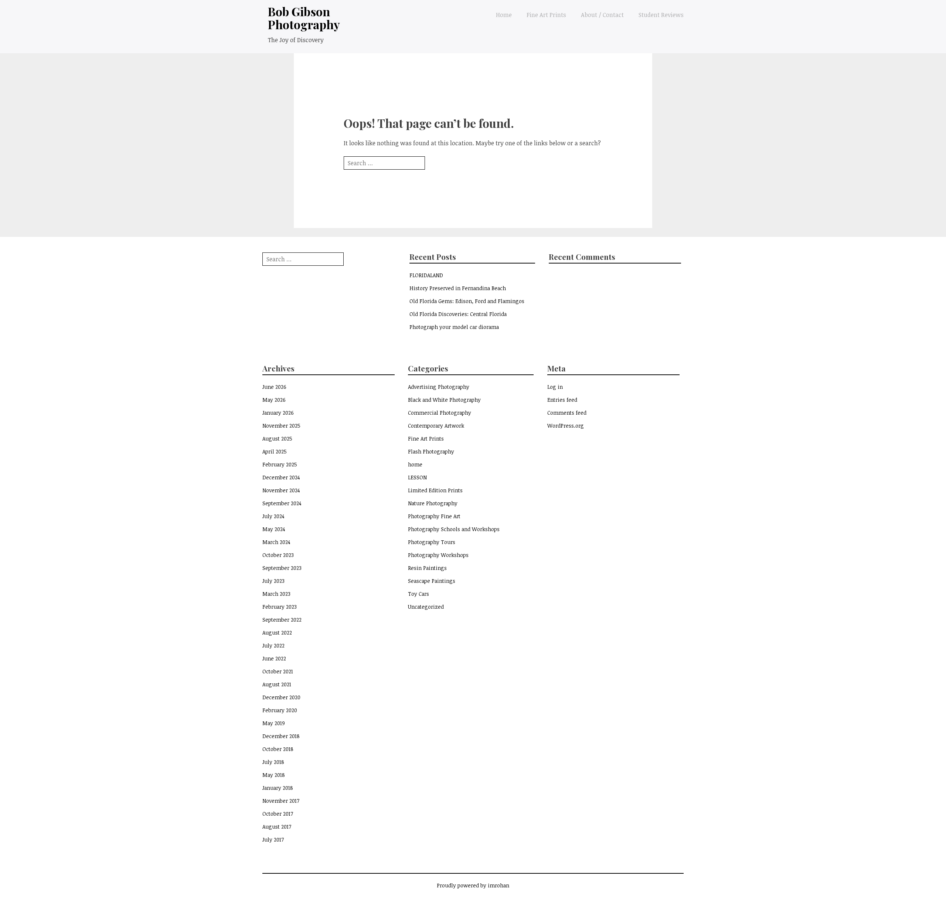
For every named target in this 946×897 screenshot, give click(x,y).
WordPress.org (565, 425)
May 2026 (274, 399)
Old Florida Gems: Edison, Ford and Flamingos (466, 301)
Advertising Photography (438, 386)
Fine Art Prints (546, 15)
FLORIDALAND (426, 275)
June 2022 (274, 658)
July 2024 (273, 516)
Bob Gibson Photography (304, 17)
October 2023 (278, 554)
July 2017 (273, 839)
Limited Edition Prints (435, 490)
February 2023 (279, 606)
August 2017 (276, 826)
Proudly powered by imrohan (473, 885)
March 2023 (276, 593)
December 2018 (281, 736)
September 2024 (282, 503)
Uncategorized (426, 606)
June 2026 (274, 386)
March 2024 (276, 542)
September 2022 (282, 619)
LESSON (417, 477)
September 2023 (282, 567)
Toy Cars (418, 593)
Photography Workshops (438, 554)
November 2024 (281, 490)
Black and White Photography (444, 399)
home (415, 464)
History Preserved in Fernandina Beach (457, 288)
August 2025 (277, 438)
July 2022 (273, 645)
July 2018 (273, 761)
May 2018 (273, 774)
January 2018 (277, 787)
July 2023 (273, 580)
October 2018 (277, 748)
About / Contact (602, 15)
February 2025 (279, 464)
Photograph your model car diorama (454, 326)
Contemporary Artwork (436, 425)
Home (504, 15)
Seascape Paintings (431, 580)
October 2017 (277, 813)
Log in (555, 386)
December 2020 (281, 697)
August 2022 (277, 632)
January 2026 (278, 412)
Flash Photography (431, 451)
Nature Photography (432, 503)
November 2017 (280, 800)
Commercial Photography (439, 412)
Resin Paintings (427, 567)
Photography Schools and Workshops (454, 529)
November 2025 (281, 425)
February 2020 (279, 710)
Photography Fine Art (434, 516)
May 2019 (273, 723)
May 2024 (273, 529)
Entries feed (562, 399)
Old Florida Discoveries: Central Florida (458, 313)
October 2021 (277, 671)
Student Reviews (661, 15)
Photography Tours (431, 542)
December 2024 (281, 477)
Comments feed (566, 412)
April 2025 (274, 451)
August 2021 (276, 684)
